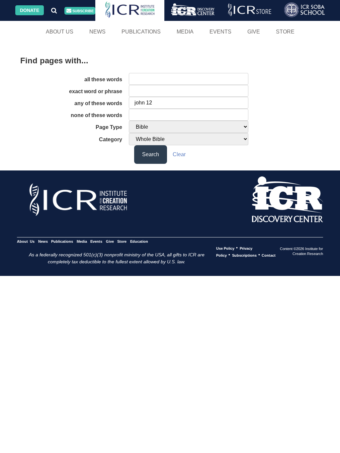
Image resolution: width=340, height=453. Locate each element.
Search (150, 154)
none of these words (96, 115)
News (97, 31)
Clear (179, 154)
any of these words (98, 103)
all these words (103, 79)
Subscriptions (244, 255)
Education (139, 241)
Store (285, 31)
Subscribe (82, 11)
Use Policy (225, 248)
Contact (269, 255)
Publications (141, 31)
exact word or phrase (95, 91)
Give (253, 31)
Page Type (109, 127)
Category (110, 139)
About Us (59, 31)
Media (185, 31)
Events (220, 31)
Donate (29, 10)
